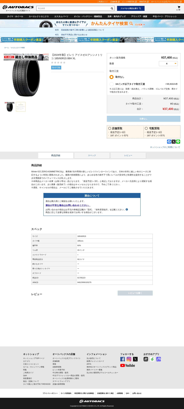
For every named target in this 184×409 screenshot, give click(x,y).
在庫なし (144, 119)
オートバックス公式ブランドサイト (165, 2)
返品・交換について (31, 381)
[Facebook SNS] (122, 359)
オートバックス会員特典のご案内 (66, 378)
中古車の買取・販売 (60, 373)
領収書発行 (27, 378)
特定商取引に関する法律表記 (84, 393)
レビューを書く (135, 293)
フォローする (127, 354)
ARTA (89, 364)
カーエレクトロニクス (39, 16)
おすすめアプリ (151, 354)
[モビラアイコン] (158, 359)
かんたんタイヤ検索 (18, 47)
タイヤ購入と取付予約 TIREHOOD (36, 384)
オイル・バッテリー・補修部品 (88, 16)
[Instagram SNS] (129, 359)
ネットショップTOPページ (33, 358)
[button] (9, 107)
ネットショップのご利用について (165, 147)
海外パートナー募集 (94, 370)
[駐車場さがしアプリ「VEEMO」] (152, 359)
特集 (25, 370)
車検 (54, 364)
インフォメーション (97, 354)
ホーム (6, 47)
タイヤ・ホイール (15, 16)
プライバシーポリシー (50, 393)
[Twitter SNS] (135, 359)
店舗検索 (113, 2)
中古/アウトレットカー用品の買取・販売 (69, 375)
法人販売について (94, 358)
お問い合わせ (136, 393)
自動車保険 (57, 367)
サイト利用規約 (66, 393)
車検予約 (142, 2)
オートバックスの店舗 (64, 354)
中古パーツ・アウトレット (165, 16)
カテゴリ (26, 361)
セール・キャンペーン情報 (33, 367)
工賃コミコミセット (31, 364)
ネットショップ (31, 354)
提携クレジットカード (95, 361)
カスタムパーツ (61, 16)
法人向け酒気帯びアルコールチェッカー (102, 373)
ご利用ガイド (102, 2)
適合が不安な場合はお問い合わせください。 (68, 205)
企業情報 (120, 393)
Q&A (25, 375)
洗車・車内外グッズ (117, 16)
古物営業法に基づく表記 (105, 393)
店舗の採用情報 (59, 384)
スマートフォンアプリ (61, 381)
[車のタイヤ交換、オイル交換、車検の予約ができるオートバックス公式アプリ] (146, 359)
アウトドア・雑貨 (139, 16)
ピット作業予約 (128, 2)
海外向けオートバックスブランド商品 (101, 367)
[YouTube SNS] (127, 365)
